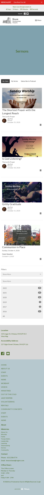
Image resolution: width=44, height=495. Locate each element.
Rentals (4, 405)
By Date (5, 81)
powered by (21, 490)
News (3, 380)
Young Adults (5, 439)
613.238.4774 (12, 457)
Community (5, 450)
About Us (5, 369)
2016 (21, 311)
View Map (4, 336)
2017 (21, 307)
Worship (5, 383)
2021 (21, 293)
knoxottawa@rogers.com (15, 460)
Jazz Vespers (6, 398)
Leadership (4, 441)
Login (39, 482)
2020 (21, 297)
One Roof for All (19, 2)
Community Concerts (11, 409)
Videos (4, 387)
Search (20, 14)
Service (3, 448)
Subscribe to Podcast (28, 81)
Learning (4, 443)
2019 (21, 302)
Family (3, 437)
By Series (14, 81)
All (4, 316)
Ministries (6, 391)
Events (4, 376)
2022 (21, 288)
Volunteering (8, 402)
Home (4, 365)
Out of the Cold (8, 394)
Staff (3, 372)
